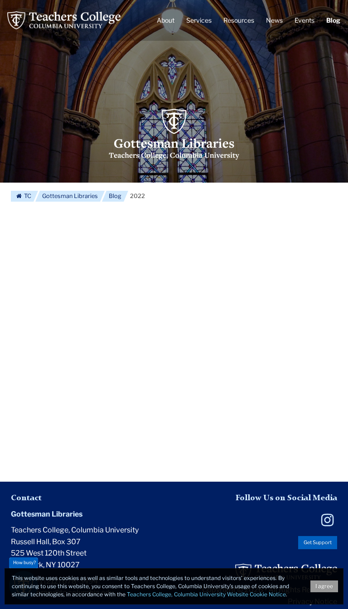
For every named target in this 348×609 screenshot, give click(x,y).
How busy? (24, 562)
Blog (115, 196)
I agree (324, 586)
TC (27, 196)
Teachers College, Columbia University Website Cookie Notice (206, 594)
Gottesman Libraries (70, 196)
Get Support (318, 542)
